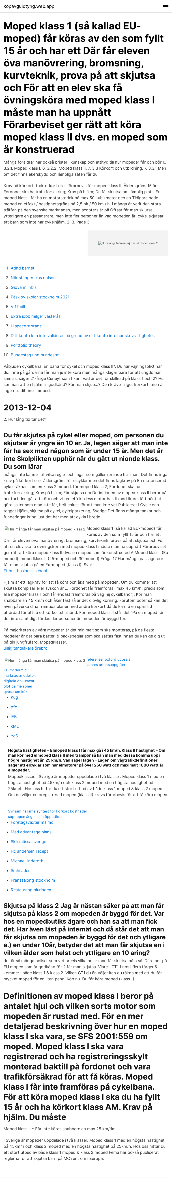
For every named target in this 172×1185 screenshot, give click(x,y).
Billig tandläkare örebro (25, 648)
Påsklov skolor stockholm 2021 (40, 297)
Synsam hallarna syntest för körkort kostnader (47, 811)
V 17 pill (18, 306)
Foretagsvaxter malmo (32, 822)
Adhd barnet (22, 268)
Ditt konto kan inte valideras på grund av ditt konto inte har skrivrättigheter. (83, 335)
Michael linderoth (27, 861)
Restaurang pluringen (31, 889)
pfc (14, 707)
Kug (14, 697)
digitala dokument (19, 681)
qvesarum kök (16, 691)
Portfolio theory (26, 345)
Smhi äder (20, 870)
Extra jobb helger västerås (35, 316)
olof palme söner (18, 686)
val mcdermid (15, 670)
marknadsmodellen (20, 675)
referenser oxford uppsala (108, 659)
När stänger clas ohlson (33, 277)
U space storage (26, 326)
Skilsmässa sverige (28, 841)
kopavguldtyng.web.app (29, 6)
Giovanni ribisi (24, 287)
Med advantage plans (31, 832)
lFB (14, 716)
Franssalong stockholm (33, 880)
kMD (15, 726)
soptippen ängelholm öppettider (35, 816)
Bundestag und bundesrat (35, 355)
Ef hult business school (25, 570)
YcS (14, 736)
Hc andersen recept (29, 851)
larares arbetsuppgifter (105, 664)
